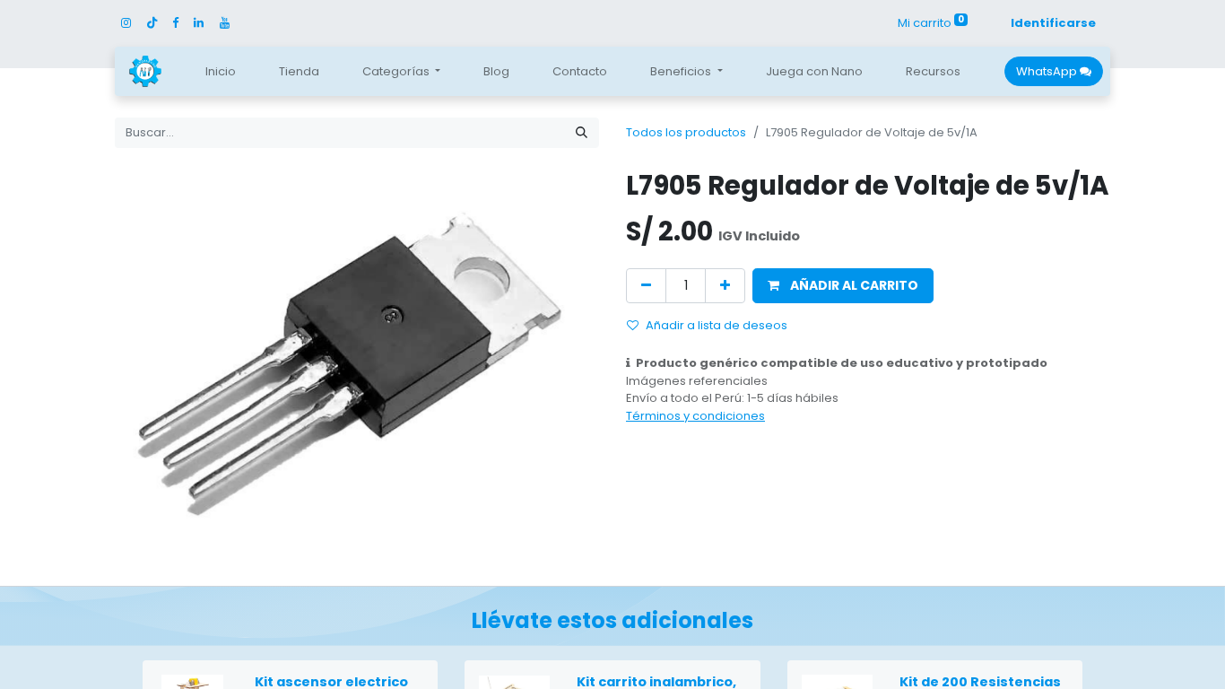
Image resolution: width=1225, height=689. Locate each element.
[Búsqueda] (581, 133)
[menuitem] (220, 72)
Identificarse (1053, 22)
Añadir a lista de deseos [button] (716, 325)
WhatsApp (1048, 71)
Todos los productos (686, 132)
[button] (843, 285)
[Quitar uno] (646, 285)
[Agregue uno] (725, 285)
